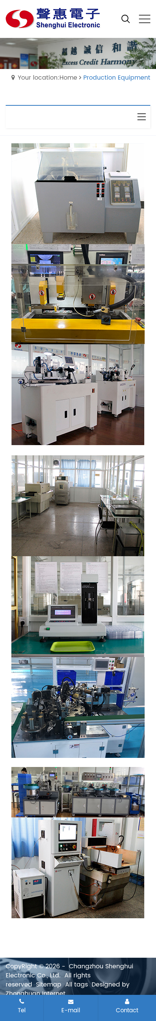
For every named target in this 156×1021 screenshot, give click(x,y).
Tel (22, 1010)
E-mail (70, 1010)
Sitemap (48, 985)
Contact (127, 1010)
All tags (76, 985)
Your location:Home (47, 78)
